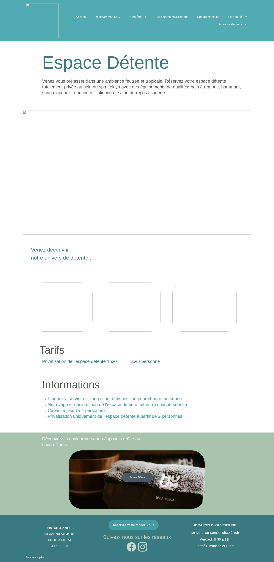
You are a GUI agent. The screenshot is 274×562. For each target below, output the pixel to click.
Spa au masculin (208, 16)
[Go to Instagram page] (142, 547)
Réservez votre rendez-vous (133, 525)
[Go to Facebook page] (131, 547)
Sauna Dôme (137, 477)
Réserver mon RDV (108, 16)
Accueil (81, 16)
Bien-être (136, 16)
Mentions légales (35, 557)
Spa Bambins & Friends (172, 16)
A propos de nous (230, 24)
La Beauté (235, 16)
